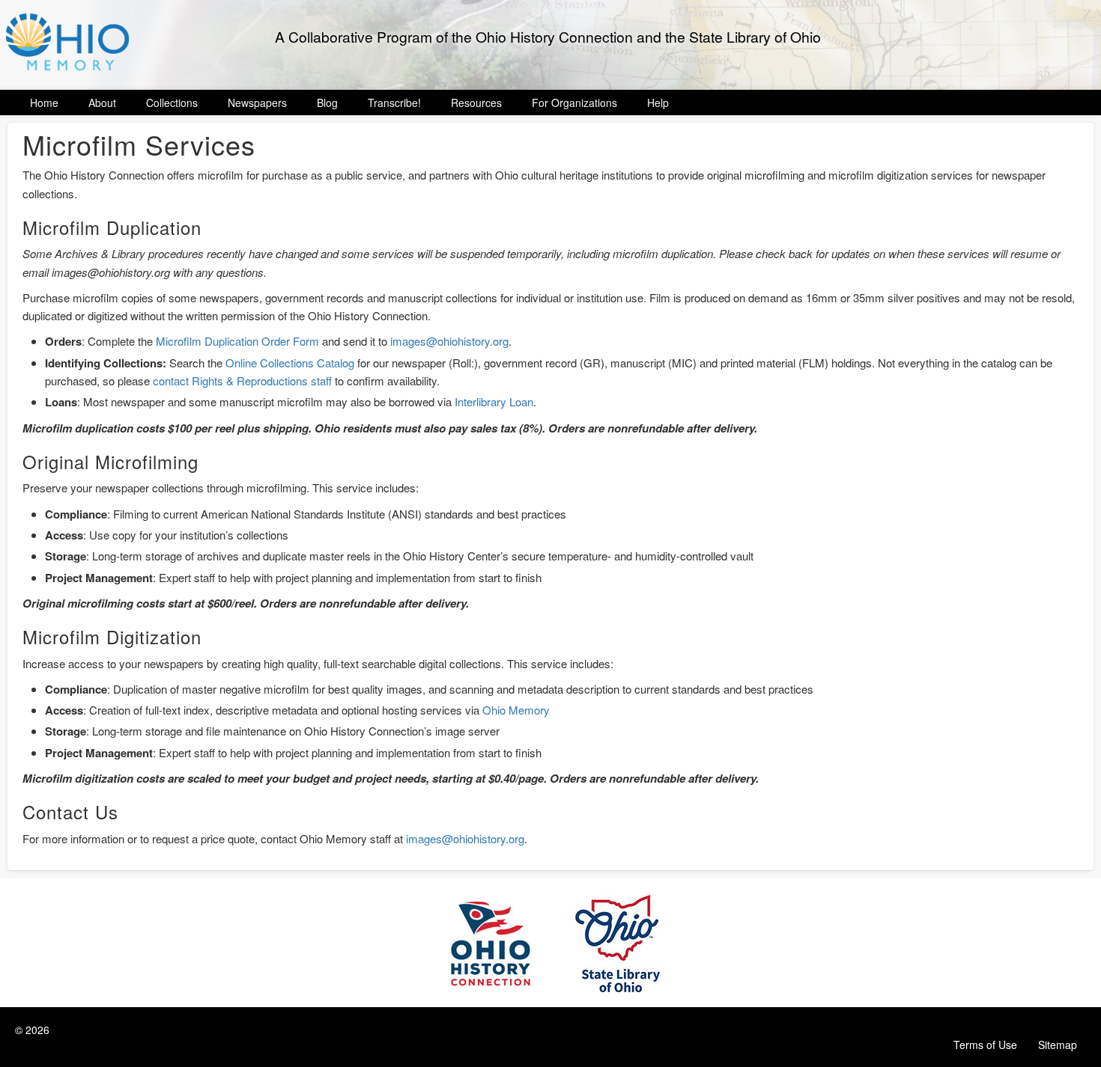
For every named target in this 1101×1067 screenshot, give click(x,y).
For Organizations (574, 102)
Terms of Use (985, 1044)
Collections (172, 102)
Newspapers (257, 102)
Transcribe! (394, 102)
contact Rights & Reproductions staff (242, 380)
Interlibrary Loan (494, 401)
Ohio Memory (516, 710)
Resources (476, 102)
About (102, 102)
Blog (327, 102)
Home (44, 102)
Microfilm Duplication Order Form (237, 341)
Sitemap (1057, 1044)
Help (658, 102)
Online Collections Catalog (289, 362)
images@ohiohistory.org (449, 341)
